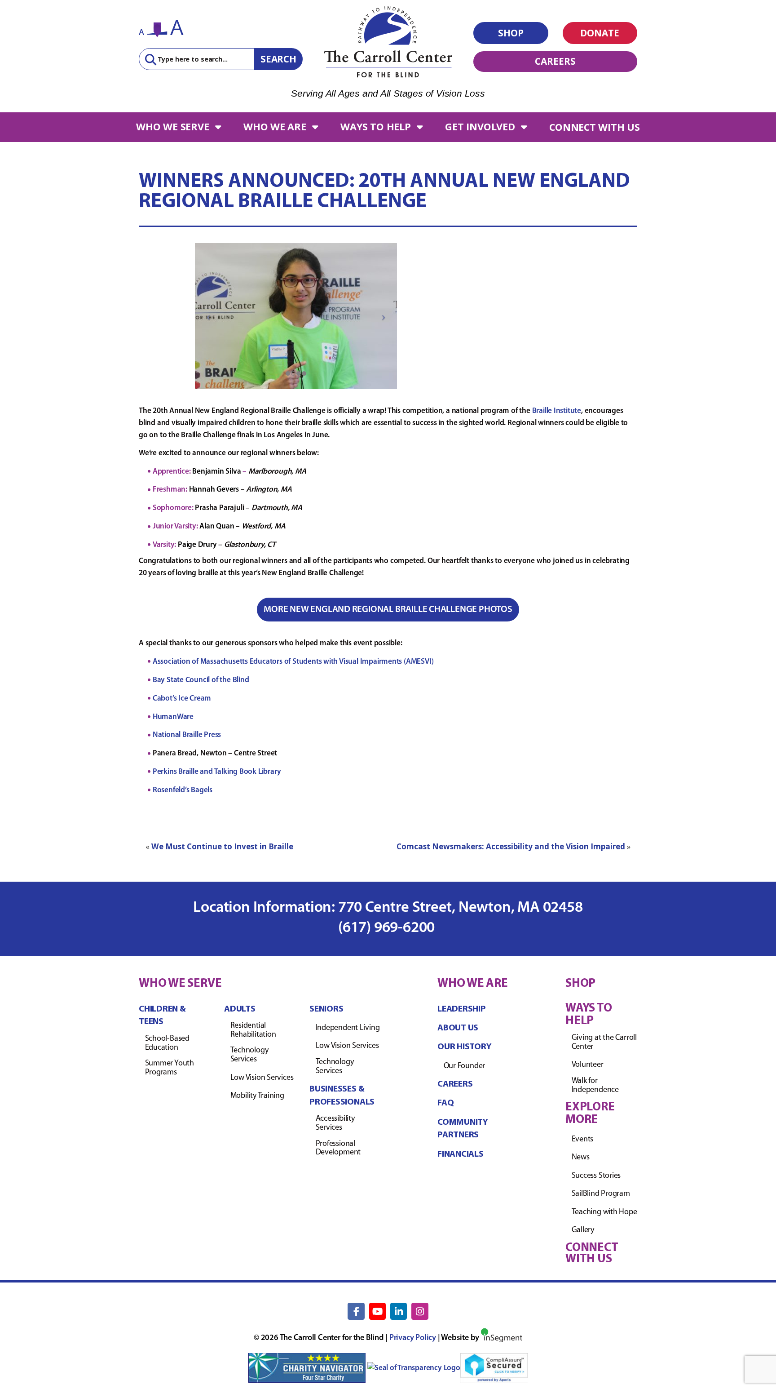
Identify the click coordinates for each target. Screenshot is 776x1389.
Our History (464, 1047)
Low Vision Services (262, 1078)
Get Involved (480, 126)
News (581, 1158)
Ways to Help (375, 126)
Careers (555, 61)
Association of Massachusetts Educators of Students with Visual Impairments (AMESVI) (293, 662)
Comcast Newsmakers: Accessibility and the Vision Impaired (511, 846)
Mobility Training (257, 1096)
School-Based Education (167, 1043)
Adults (240, 1009)
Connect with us (594, 126)
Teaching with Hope (604, 1212)
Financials (460, 1154)
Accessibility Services (335, 1123)
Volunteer (588, 1065)
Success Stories (596, 1176)
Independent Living (348, 1028)
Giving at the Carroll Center (604, 1042)
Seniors (326, 1009)
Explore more (589, 1113)
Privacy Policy (412, 1338)
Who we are (274, 126)
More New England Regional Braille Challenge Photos (388, 609)
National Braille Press (187, 735)
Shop (511, 33)
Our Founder (464, 1066)
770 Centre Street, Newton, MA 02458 (460, 908)
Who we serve (172, 126)
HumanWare (173, 717)
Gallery (583, 1230)
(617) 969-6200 (388, 928)
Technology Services (249, 1055)
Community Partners (462, 1129)
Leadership (461, 1009)
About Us (457, 1028)
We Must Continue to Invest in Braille (222, 846)
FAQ (445, 1103)
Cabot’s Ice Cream (182, 698)
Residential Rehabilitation (253, 1030)
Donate (599, 33)
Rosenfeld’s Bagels (182, 790)
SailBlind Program (601, 1194)
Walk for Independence (595, 1085)
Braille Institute (556, 411)
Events (583, 1140)
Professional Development (338, 1148)
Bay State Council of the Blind (201, 680)
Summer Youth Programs (169, 1068)
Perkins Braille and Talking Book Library (217, 772)
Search (278, 59)
